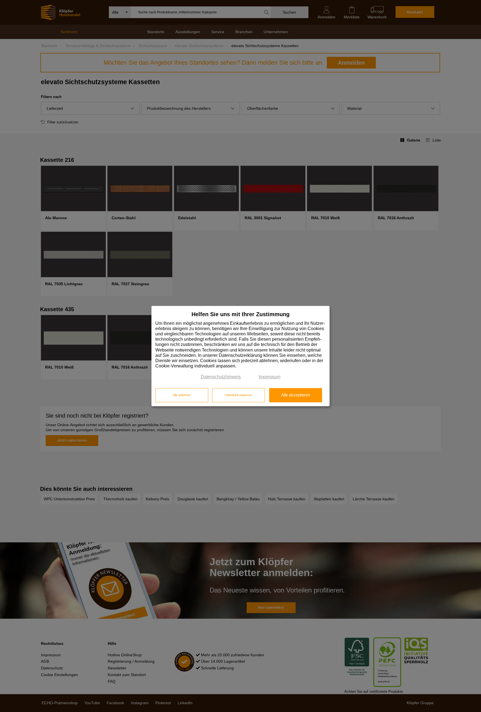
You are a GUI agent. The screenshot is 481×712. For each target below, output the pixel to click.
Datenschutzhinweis (221, 377)
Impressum (269, 377)
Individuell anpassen (238, 395)
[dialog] (240, 356)
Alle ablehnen (182, 395)
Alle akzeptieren (295, 395)
